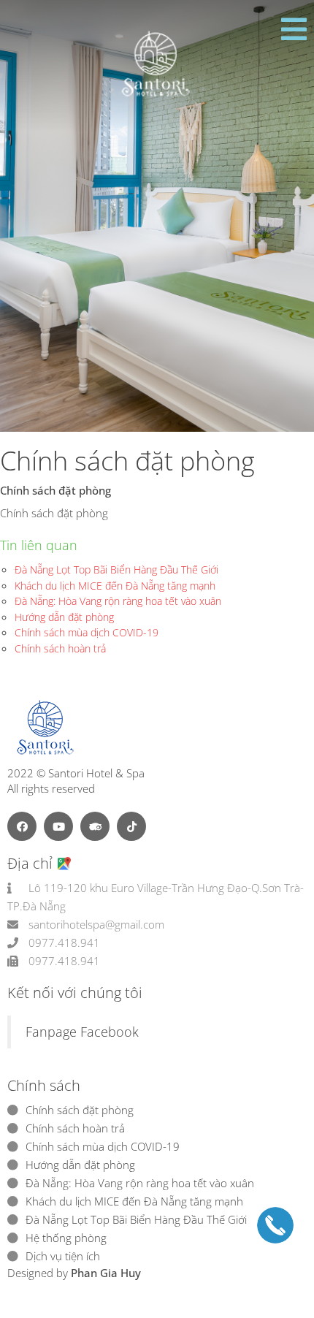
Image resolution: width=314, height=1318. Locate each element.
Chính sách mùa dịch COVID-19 (86, 632)
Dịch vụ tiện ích (63, 1256)
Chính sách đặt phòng (80, 1109)
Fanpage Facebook (82, 1031)
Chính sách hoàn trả (60, 648)
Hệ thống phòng (66, 1237)
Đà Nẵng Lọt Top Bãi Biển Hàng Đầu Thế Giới (116, 569)
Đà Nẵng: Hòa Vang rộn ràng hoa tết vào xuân (118, 601)
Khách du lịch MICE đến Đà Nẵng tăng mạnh (115, 586)
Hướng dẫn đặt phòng (64, 617)
